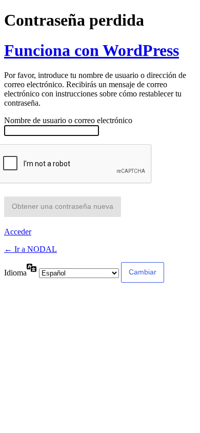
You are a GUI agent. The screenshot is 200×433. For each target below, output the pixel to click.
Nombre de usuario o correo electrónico (68, 120)
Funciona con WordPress (91, 50)
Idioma (15, 272)
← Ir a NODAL (30, 249)
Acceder (17, 231)
